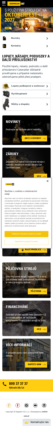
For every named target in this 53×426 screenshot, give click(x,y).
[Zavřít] (47, 181)
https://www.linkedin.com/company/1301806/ (44, 405)
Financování (17, 307)
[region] (26, 213)
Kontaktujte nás (40, 422)
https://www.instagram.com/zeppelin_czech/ (26, 405)
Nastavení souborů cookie (26, 241)
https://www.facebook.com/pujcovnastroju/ (17, 405)
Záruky (12, 154)
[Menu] (3, 3)
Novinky (13, 122)
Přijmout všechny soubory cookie (26, 234)
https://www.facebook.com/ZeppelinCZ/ (9, 405)
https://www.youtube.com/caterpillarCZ (35, 405)
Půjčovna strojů (21, 269)
